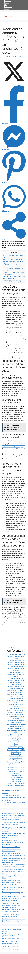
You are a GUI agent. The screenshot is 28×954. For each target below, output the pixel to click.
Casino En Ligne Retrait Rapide (16, 724)
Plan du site (7, 1)
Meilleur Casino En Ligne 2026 (16, 710)
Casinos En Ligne (16, 752)
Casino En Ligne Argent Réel (16, 750)
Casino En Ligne (16, 684)
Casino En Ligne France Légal (16, 654)
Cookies (6, 3)
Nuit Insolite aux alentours (10, 944)
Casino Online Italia (16, 734)
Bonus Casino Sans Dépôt (16, 720)
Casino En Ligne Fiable (16, 666)
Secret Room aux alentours (10, 946)
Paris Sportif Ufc (16, 706)
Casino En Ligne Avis (15, 746)
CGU (5, 5)
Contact (6, 9)
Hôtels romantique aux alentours (12, 938)
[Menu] (23, 16)
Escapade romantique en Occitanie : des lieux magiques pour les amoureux (13, 797)
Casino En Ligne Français (16, 712)
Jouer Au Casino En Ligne (16, 768)
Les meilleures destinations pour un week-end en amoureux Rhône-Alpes (13, 261)
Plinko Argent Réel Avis (16, 708)
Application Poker (16, 775)
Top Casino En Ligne (16, 758)
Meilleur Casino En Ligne (16, 662)
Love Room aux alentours (10, 941)
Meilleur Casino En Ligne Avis (16, 690)
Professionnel (8, 7)
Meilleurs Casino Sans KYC (16, 748)
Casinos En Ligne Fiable (16, 696)
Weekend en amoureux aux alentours (14, 949)
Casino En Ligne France (16, 672)
